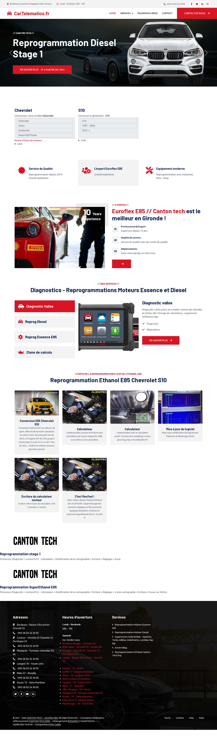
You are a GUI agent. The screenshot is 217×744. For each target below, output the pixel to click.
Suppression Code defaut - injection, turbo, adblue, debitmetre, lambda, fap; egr (132, 640)
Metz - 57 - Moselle (72, 686)
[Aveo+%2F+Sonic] (45, 135)
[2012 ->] (108, 130)
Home (112, 13)
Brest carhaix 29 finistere (75, 678)
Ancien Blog (121, 647)
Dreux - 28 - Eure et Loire (75, 675)
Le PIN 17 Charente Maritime (77, 671)
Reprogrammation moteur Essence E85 (131, 626)
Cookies (180, 718)
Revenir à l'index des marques (28, 140)
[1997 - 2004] (108, 125)
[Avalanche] (45, 130)
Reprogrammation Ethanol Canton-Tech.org (131, 654)
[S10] (108, 121)
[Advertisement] (183, 659)
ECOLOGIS (73, 721)
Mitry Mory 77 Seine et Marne (78, 700)
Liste (19, 143)
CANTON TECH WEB (39, 721)
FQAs (201, 718)
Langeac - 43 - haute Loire (76, 682)
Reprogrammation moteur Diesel (132, 632)
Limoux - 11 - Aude (72, 668)
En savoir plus (42, 64)
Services (125, 13)
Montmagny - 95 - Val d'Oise (77, 703)
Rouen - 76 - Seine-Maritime (77, 696)
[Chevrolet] (45, 121)
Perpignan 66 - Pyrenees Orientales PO (82, 693)
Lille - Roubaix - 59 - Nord (76, 689)
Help (191, 718)
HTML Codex (54, 724)
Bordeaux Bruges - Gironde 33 (78, 643)
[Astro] (45, 125)
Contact (167, 13)
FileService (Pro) (148, 13)
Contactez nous (194, 13)
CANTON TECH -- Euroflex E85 (42, 718)
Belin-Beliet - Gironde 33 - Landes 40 (81, 647)
